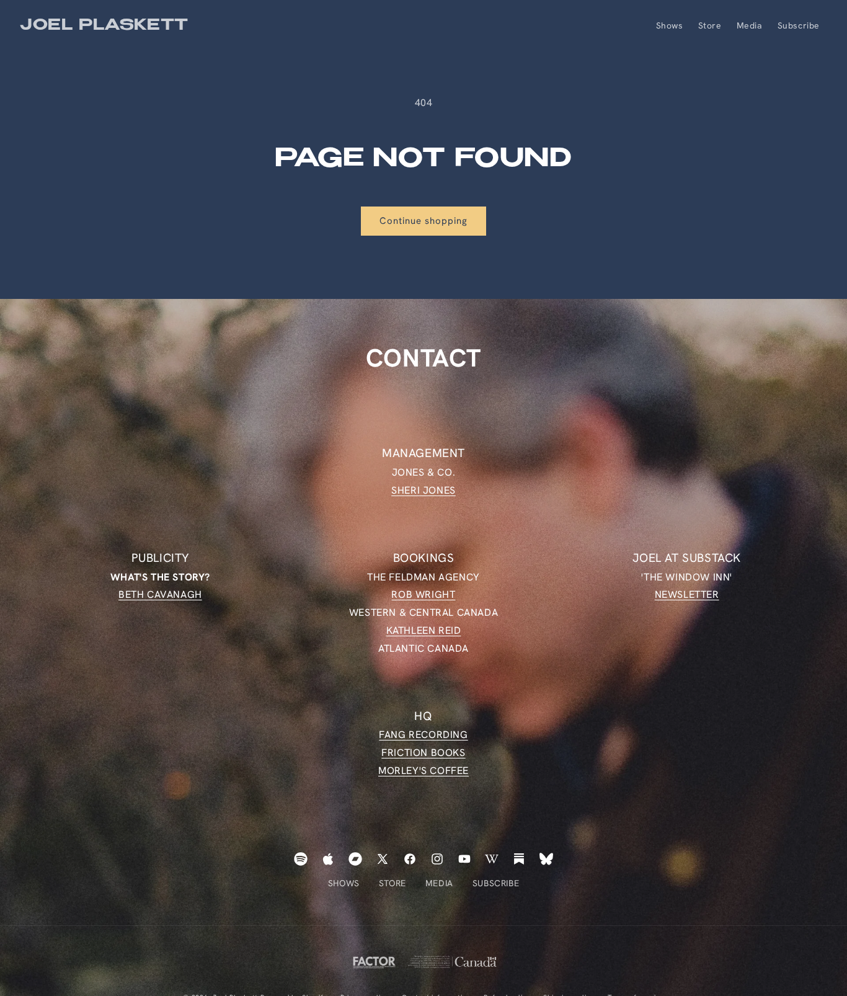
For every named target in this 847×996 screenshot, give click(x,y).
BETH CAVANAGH (160, 594)
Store (392, 883)
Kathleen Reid (423, 630)
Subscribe (495, 883)
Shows (344, 883)
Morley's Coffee (423, 770)
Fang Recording (423, 735)
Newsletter (687, 594)
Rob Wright (423, 594)
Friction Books (423, 752)
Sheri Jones (423, 489)
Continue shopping (423, 221)
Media (439, 883)
